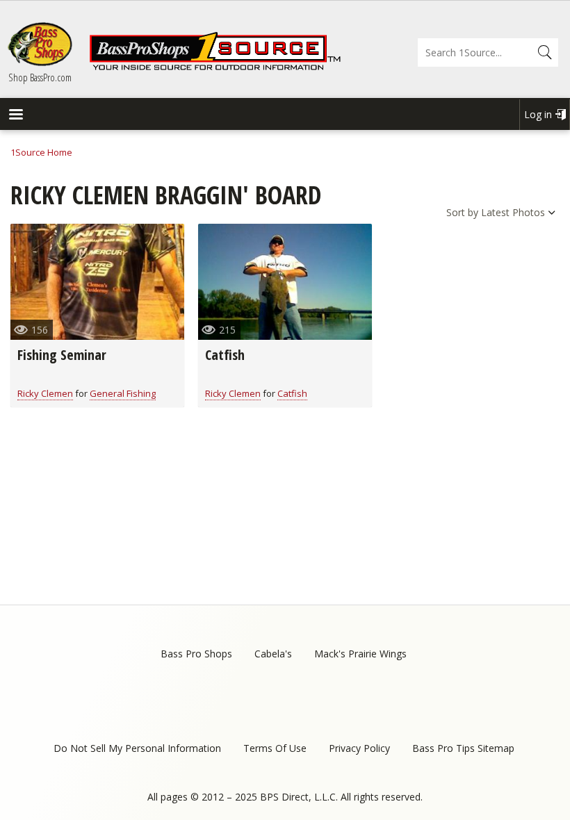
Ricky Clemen (45, 393)
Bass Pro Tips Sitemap (463, 748)
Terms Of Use (275, 748)
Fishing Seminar (61, 354)
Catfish (225, 354)
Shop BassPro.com (40, 77)
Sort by (462, 212)
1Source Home (41, 152)
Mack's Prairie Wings (360, 653)
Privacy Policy (359, 748)
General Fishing (123, 393)
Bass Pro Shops (196, 653)
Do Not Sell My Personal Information (137, 748)
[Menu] (15, 116)
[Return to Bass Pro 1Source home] (215, 67)
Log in (538, 114)
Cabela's (273, 653)
